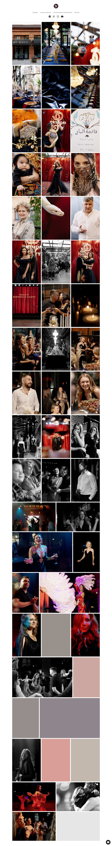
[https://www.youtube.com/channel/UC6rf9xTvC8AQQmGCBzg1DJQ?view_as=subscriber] (62, 16)
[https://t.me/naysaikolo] (50, 16)
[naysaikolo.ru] (56, 6)
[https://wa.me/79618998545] (54, 16)
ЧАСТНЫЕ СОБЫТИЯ (45, 12)
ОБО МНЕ (77, 12)
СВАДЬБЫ (35, 12)
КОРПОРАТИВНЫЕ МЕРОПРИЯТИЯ (62, 12)
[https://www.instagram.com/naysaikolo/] (58, 16)
